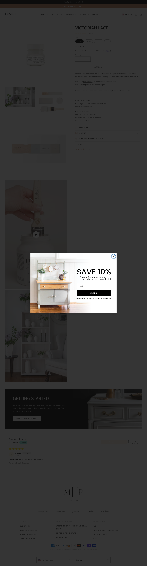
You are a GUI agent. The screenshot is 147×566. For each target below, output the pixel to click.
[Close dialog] (113, 256)
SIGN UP (94, 292)
